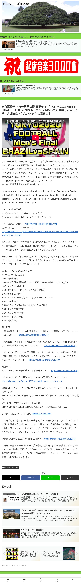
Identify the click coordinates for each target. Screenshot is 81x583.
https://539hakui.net (41, 414)
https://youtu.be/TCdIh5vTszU (32, 335)
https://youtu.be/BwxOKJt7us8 (43, 360)
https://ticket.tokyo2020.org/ (64, 370)
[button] (70, 477)
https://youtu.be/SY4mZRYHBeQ (59, 345)
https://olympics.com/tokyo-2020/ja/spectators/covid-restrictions (31, 381)
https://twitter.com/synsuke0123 (58, 439)
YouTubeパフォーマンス (11, 467)
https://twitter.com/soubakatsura (40, 224)
